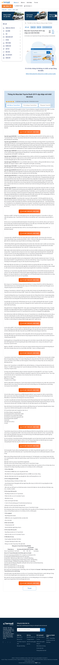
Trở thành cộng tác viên (21, 642)
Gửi (43, 629)
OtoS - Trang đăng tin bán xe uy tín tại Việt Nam (50, 640)
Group (37, 662)
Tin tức (36, 2)
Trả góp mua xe (30, 639)
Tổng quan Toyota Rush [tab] (46, 105)
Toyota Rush (7, 109)
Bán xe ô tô (19, 639)
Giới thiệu (29, 2)
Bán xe (22, 2)
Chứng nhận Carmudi (41, 650)
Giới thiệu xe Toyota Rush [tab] (13, 105)
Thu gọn (30, 588)
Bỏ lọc (27, 27)
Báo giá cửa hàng (21, 645)
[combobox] (41, 23)
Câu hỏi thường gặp (31, 641)
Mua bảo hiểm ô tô (31, 637)
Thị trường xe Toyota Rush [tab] (30, 105)
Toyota (9, 9)
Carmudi (38, 569)
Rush (14, 9)
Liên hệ (28, 643)
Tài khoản (28, 6)
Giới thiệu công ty (40, 637)
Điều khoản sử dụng (41, 645)
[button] (12, 28)
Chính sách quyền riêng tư (40, 642)
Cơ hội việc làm (39, 648)
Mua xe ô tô (19, 637)
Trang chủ (4, 9)
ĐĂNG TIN (8, 6)
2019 (17, 9)
